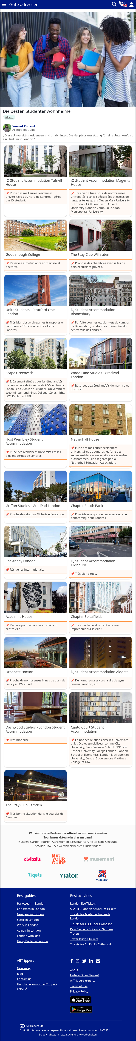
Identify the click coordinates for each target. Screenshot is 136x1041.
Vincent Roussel (23, 126)
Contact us (24, 979)
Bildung (9, 117)
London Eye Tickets (83, 903)
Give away (23, 968)
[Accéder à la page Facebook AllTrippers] (73, 962)
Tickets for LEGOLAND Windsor (91, 924)
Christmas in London (31, 909)
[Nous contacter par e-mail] (99, 962)
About (74, 970)
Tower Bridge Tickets (84, 939)
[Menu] (4, 4)
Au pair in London (29, 930)
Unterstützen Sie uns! (84, 975)
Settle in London (28, 920)
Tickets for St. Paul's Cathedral (90, 944)
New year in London (30, 914)
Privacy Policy (79, 991)
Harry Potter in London (32, 941)
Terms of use (78, 986)
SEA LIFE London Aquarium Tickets (93, 909)
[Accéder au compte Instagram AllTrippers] (79, 962)
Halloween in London (31, 903)
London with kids (28, 936)
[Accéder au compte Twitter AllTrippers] (85, 962)
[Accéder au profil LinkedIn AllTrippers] (92, 962)
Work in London (27, 925)
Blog (20, 974)
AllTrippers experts (82, 981)
